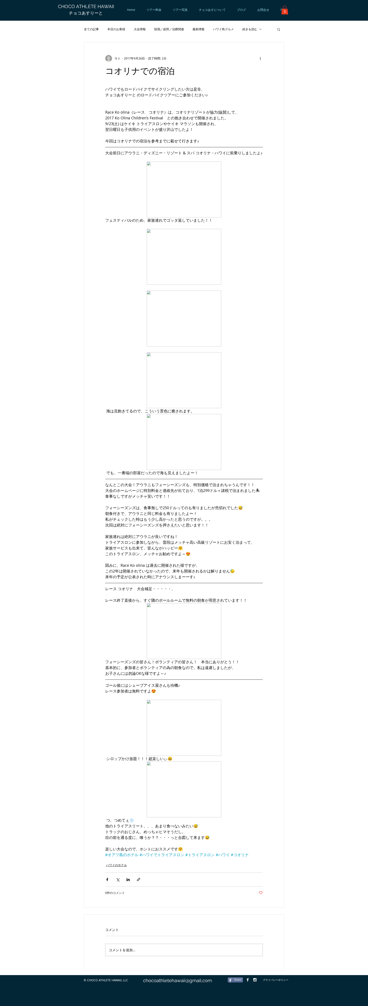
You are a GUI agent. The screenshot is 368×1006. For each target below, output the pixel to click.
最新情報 (198, 29)
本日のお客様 (116, 29)
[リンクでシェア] (139, 879)
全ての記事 (91, 29)
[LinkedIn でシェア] (128, 879)
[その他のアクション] (260, 58)
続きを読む (249, 29)
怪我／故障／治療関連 (169, 29)
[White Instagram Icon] (255, 979)
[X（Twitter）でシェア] (118, 879)
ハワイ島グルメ (223, 29)
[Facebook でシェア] (107, 879)
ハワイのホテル (116, 865)
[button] (284, 10)
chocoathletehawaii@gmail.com (177, 980)
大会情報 (140, 29)
